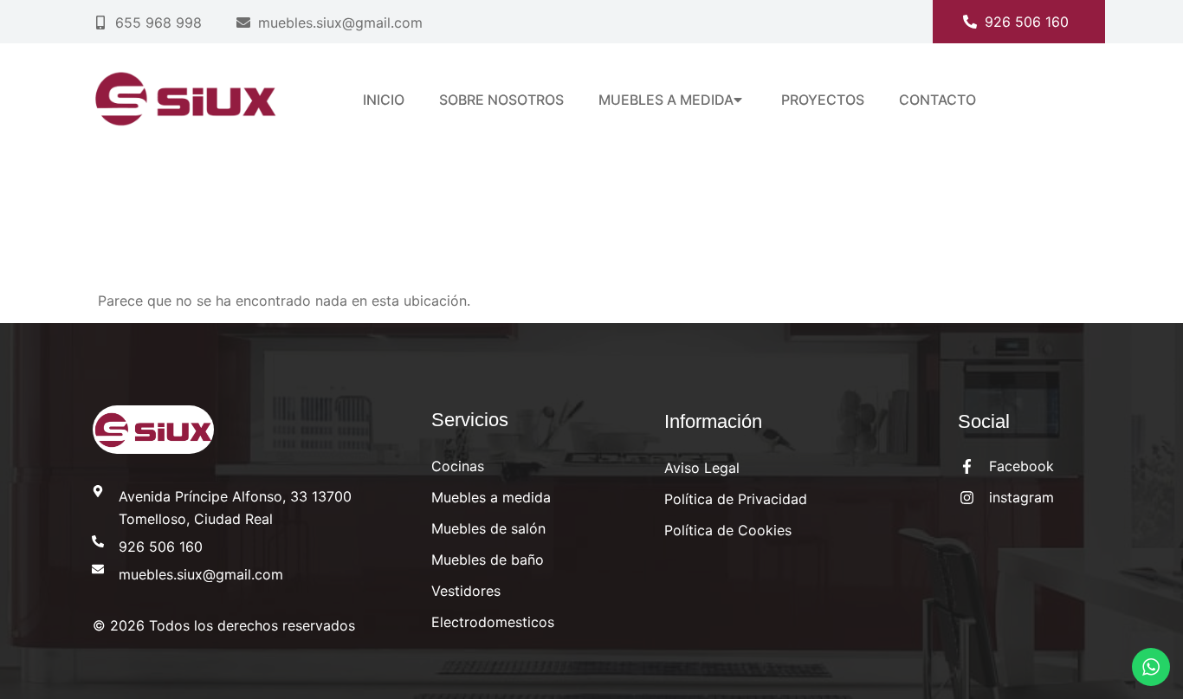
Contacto (937, 99)
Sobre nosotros (501, 99)
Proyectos (822, 99)
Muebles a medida (666, 99)
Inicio (383, 99)
